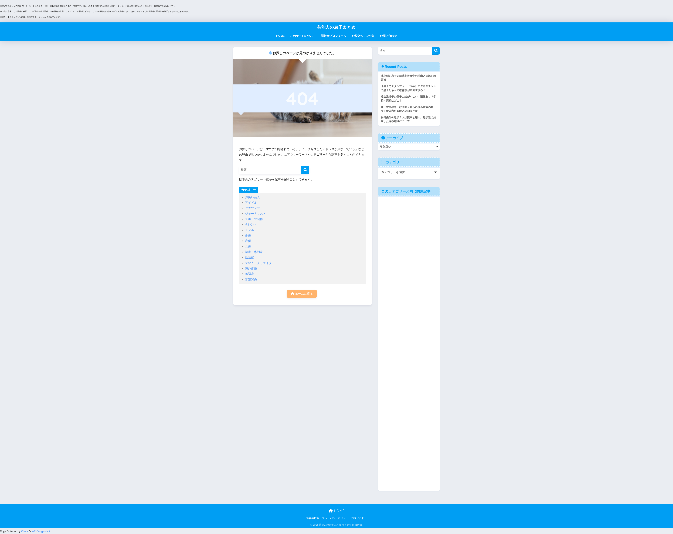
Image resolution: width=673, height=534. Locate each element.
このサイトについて (302, 35)
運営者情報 (312, 518)
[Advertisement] (409, 343)
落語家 (249, 274)
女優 (248, 246)
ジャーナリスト (255, 213)
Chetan (25, 531)
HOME (280, 35)
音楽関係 (251, 279)
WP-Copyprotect (41, 531)
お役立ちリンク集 (363, 35)
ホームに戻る (303, 293)
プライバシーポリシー (335, 518)
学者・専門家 (254, 252)
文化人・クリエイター (260, 263)
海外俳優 (251, 268)
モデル (249, 230)
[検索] (305, 170)
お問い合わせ (388, 35)
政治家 (249, 257)
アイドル (251, 202)
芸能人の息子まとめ (336, 27)
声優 (248, 241)
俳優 (248, 235)
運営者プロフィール (333, 35)
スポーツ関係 (254, 219)
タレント (251, 224)
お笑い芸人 (252, 197)
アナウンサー (254, 208)
